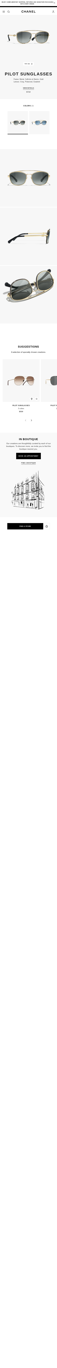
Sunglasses (33, 583)
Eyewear (19, 583)
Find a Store (25, 526)
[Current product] (18, 122)
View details (28, 88)
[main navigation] (3, 11)
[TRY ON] (32, 399)
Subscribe (7, 571)
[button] (28, 7)
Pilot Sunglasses (21, 405)
